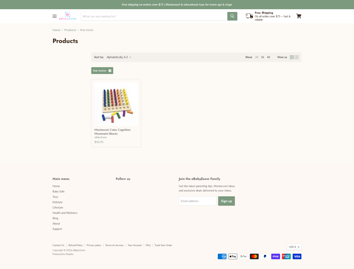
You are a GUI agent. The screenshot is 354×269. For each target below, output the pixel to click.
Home (56, 30)
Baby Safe (59, 191)
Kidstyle (58, 202)
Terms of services (114, 245)
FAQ (148, 245)
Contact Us (58, 245)
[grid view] (292, 57)
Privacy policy (94, 245)
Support (57, 228)
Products (70, 30)
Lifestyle (58, 207)
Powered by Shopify (63, 254)
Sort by (98, 57)
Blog (55, 218)
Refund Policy (75, 245)
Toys (55, 196)
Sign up (226, 201)
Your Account (135, 245)
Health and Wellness (65, 212)
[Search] (232, 16)
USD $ (292, 246)
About (56, 223)
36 (262, 57)
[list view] (297, 57)
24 (256, 57)
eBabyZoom (100, 137)
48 (268, 57)
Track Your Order (163, 245)
